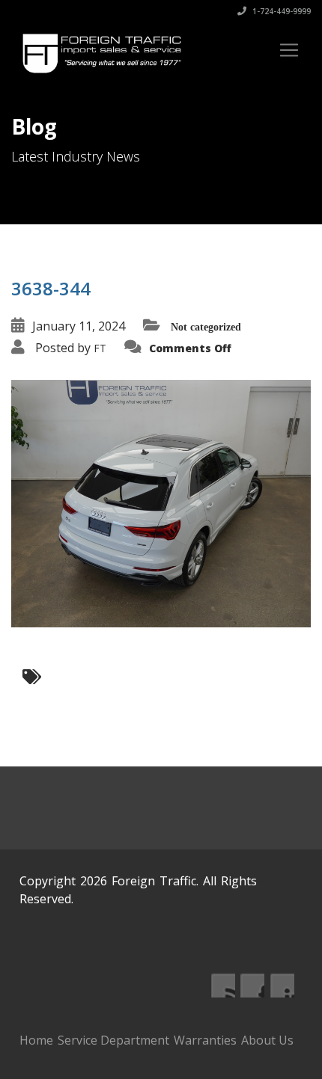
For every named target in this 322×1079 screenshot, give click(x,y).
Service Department (113, 1040)
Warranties (205, 1040)
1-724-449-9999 (280, 11)
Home (36, 1040)
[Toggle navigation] (289, 50)
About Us (267, 1040)
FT (100, 348)
